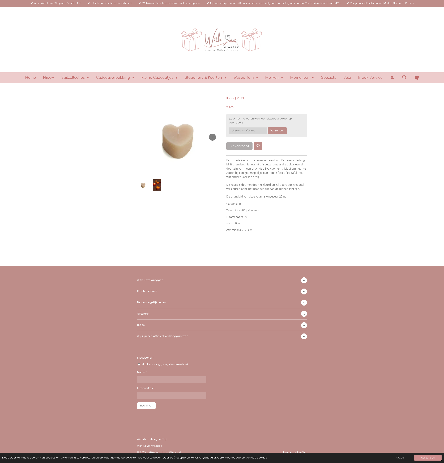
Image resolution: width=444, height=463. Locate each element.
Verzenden (277, 130)
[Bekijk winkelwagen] (416, 77)
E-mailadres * (146, 388)
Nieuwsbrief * (145, 357)
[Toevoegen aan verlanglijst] (258, 146)
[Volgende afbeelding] (212, 137)
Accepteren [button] (428, 457)
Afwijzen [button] (400, 457)
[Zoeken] (404, 77)
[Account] (392, 77)
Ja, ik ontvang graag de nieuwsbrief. (165, 364)
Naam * (142, 372)
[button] (143, 185)
